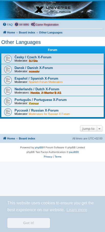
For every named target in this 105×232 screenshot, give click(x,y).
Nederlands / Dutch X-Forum (37, 89)
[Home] (52, 10)
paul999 (74, 152)
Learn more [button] (77, 210)
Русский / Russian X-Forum (37, 110)
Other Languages (21, 42)
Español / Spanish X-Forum (36, 78)
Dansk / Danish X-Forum (34, 68)
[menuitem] (8, 25)
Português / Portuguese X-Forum (41, 100)
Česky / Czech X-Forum (33, 57)
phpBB (39, 147)
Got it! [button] (28, 223)
